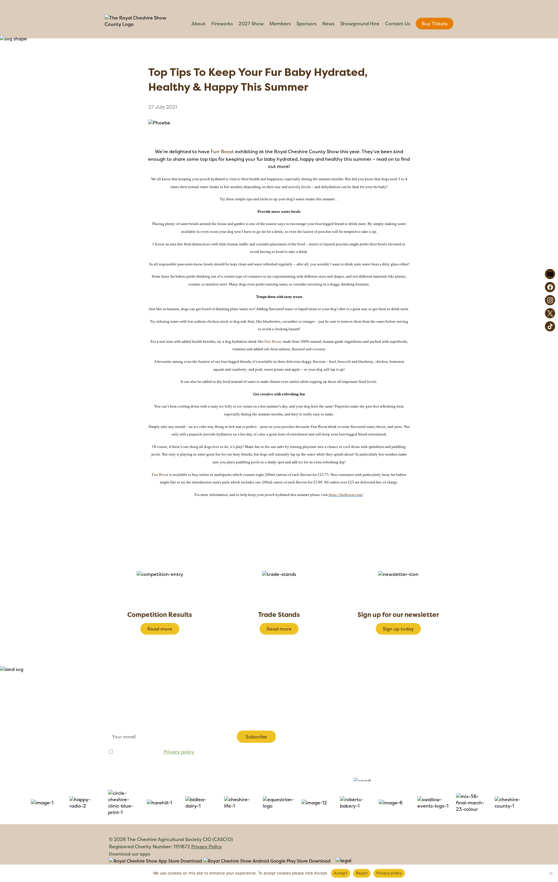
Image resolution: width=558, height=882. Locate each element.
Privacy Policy (206, 846)
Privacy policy (179, 752)
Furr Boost (222, 151)
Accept (340, 873)
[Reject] (551, 873)
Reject (362, 873)
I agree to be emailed (154, 752)
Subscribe (256, 736)
